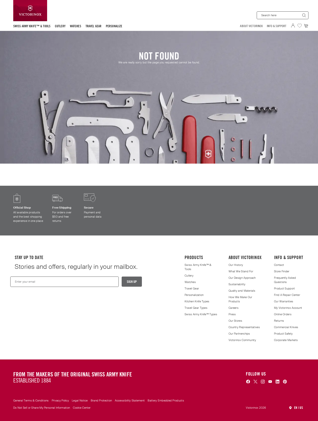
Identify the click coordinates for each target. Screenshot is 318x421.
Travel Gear (93, 26)
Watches (75, 26)
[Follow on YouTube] (270, 381)
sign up (132, 281)
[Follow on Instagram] (263, 381)
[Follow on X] (255, 381)
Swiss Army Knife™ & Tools (31, 26)
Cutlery (60, 26)
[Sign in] (293, 25)
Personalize (114, 26)
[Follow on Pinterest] (285, 381)
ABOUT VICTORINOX (251, 26)
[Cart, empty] (306, 25)
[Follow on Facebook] (248, 381)
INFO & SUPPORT (276, 26)
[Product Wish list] (299, 25)
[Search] (304, 15)
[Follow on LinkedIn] (277, 381)
